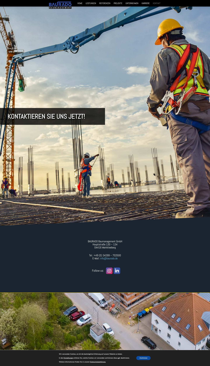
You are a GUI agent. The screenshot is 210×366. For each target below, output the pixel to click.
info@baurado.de (109, 258)
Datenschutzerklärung (97, 362)
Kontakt (156, 3)
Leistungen (91, 3)
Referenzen (104, 3)
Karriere (146, 3)
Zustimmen (143, 358)
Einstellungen (68, 358)
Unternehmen (132, 3)
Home (79, 3)
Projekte (118, 3)
